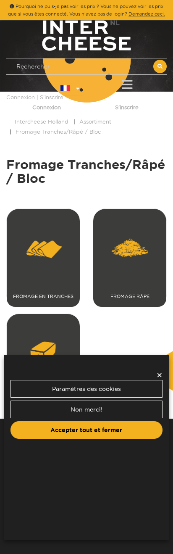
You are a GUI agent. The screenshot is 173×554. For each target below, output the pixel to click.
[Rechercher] (160, 66)
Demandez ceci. (146, 13)
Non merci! (86, 409)
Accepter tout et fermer (86, 430)
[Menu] (127, 83)
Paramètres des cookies (86, 388)
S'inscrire (127, 107)
